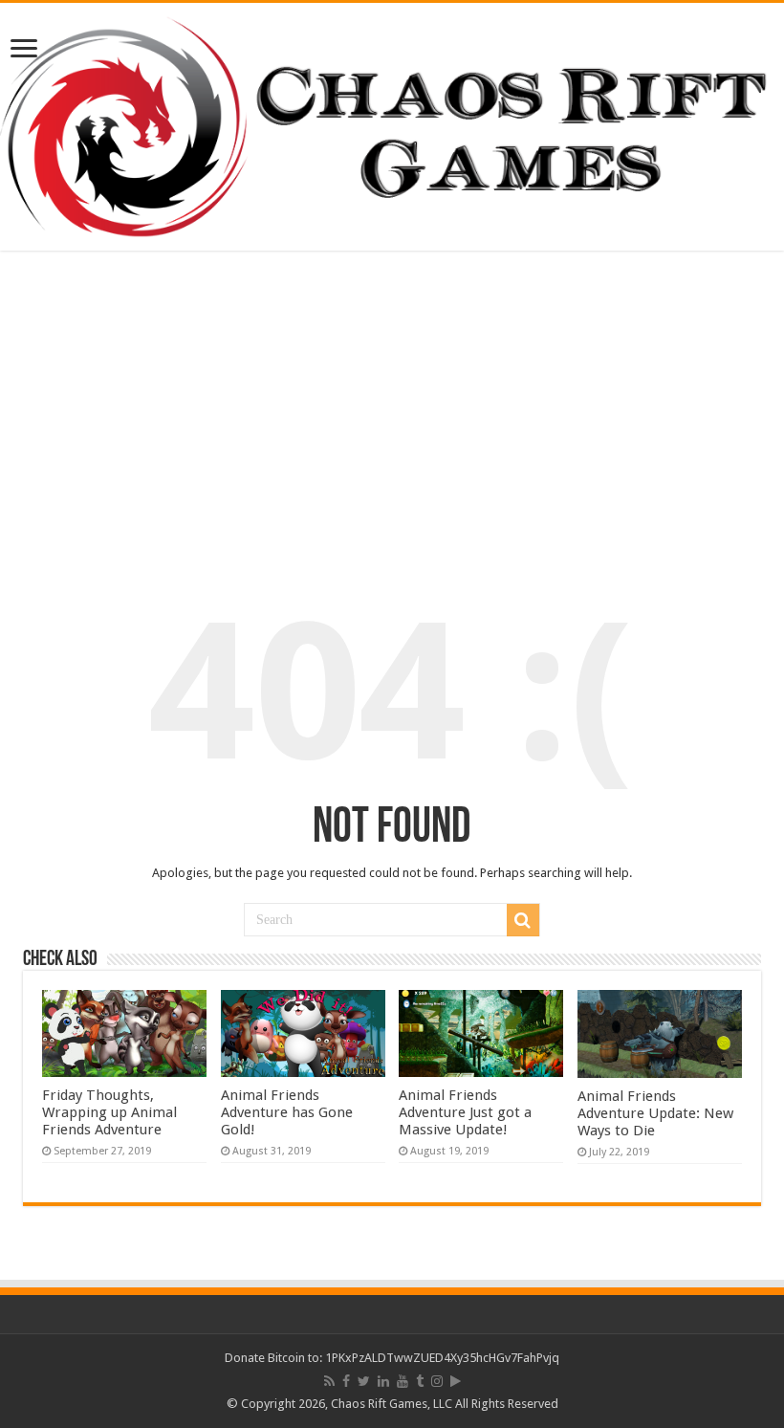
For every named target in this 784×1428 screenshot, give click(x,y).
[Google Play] (455, 1381)
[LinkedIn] (383, 1381)
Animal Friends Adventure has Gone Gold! (287, 1112)
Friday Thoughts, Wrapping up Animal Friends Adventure (109, 1112)
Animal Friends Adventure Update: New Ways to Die (655, 1113)
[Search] (523, 920)
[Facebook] (346, 1381)
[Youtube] (402, 1381)
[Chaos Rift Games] (392, 127)
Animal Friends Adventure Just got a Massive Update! (465, 1112)
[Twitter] (364, 1381)
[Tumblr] (419, 1381)
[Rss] (329, 1381)
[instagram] (437, 1381)
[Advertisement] (392, 408)
